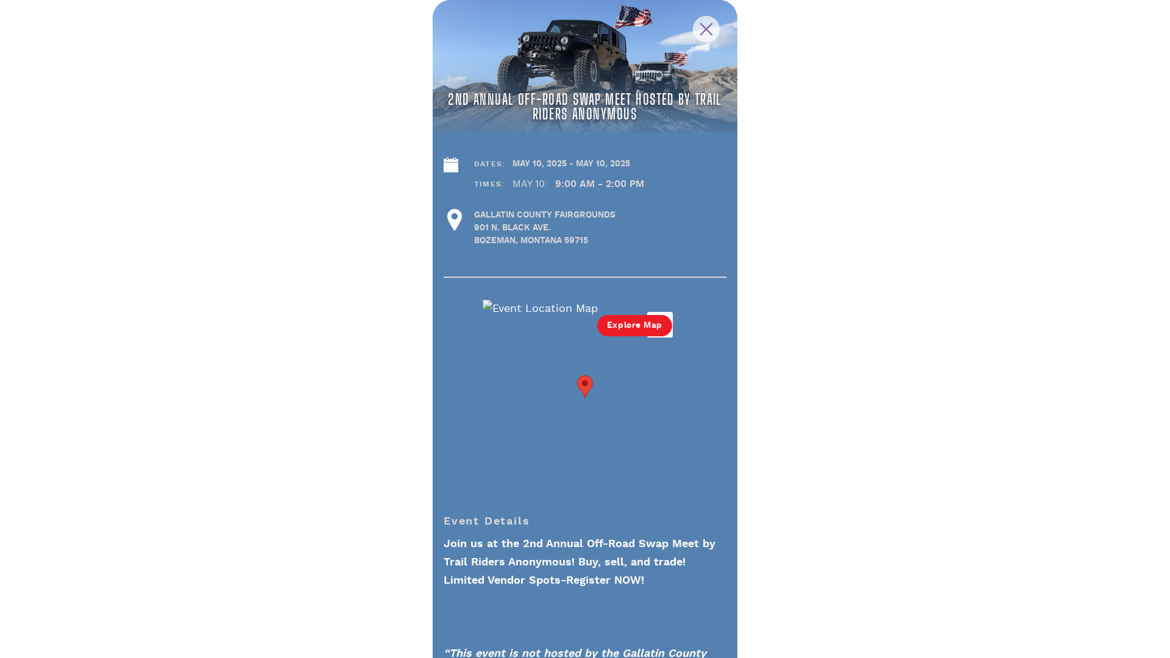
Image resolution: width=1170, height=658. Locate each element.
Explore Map (634, 325)
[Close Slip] (717, 19)
